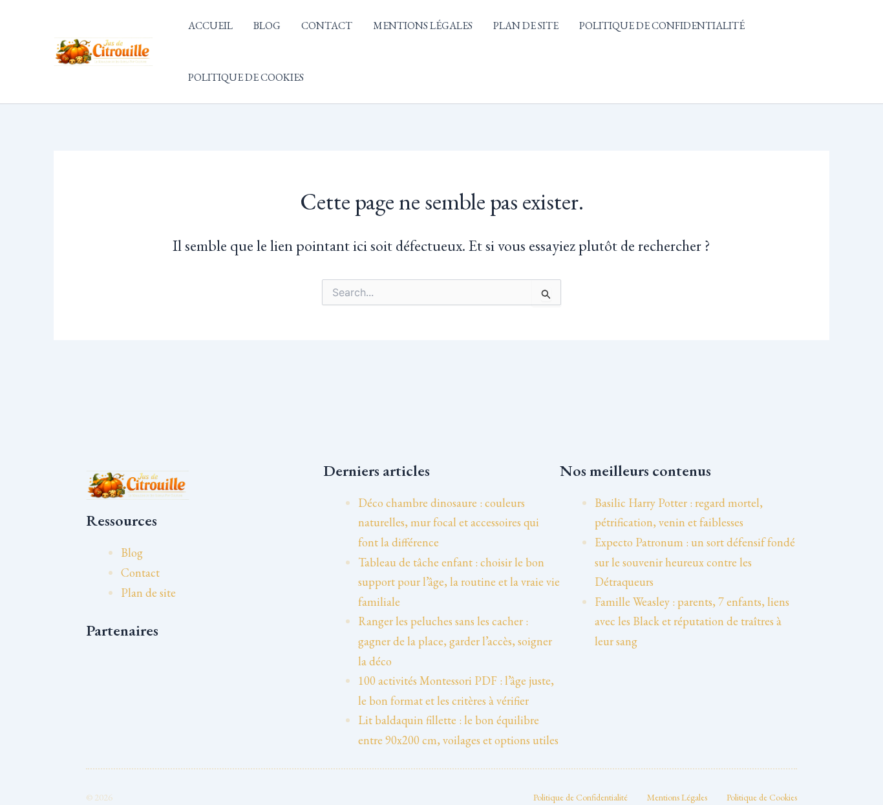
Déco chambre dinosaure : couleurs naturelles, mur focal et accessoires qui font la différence (448, 522)
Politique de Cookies (246, 77)
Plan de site (526, 25)
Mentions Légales (423, 25)
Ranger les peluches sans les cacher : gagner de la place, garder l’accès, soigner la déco (455, 641)
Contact (326, 25)
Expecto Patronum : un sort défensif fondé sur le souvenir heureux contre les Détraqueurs (695, 562)
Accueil (210, 25)
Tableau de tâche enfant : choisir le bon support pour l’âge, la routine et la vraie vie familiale (459, 582)
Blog (267, 25)
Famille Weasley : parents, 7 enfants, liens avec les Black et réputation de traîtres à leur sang (692, 621)
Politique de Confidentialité (662, 25)
